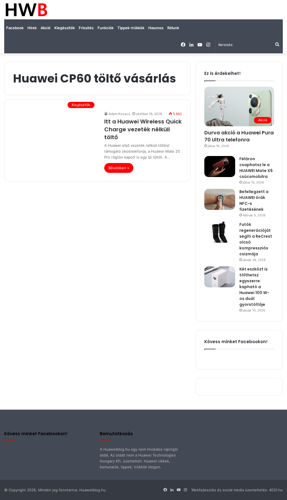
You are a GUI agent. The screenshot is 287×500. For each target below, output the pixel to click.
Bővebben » (118, 168)
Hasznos (155, 28)
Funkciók (106, 28)
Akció (45, 28)
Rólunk (173, 28)
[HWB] (26, 10)
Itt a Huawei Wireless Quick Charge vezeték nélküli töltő (143, 129)
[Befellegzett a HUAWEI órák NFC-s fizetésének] (219, 199)
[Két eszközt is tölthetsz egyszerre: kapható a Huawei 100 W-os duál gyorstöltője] (219, 276)
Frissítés (86, 28)
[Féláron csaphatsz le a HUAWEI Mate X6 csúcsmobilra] (219, 166)
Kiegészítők (64, 28)
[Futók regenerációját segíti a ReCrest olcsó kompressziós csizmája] (219, 232)
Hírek (32, 28)
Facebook (15, 28)
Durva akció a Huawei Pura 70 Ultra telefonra (239, 136)
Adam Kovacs (119, 114)
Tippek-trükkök (130, 28)
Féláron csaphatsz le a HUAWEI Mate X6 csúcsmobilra (256, 167)
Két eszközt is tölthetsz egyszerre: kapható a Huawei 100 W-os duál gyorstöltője (254, 286)
